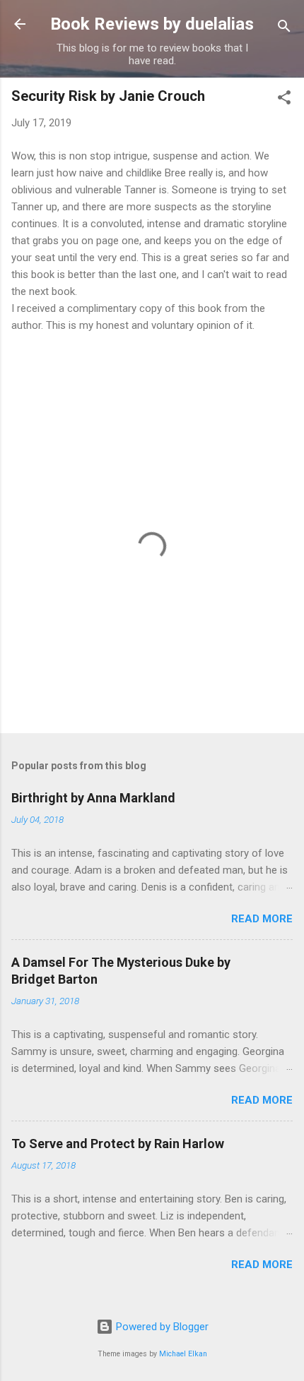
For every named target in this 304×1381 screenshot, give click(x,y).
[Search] (284, 28)
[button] (284, 100)
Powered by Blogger (161, 1326)
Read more (262, 918)
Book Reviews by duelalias (152, 24)
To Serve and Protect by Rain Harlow (117, 1143)
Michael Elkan (183, 1353)
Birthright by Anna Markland (93, 797)
